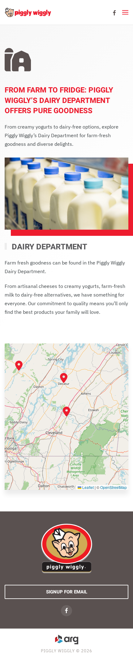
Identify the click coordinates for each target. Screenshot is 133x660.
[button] (125, 12)
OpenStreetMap (113, 487)
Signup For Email (66, 591)
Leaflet (87, 487)
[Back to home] (28, 12)
